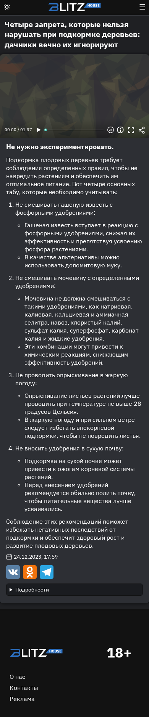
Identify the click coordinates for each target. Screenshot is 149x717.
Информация (120, 130)
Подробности (32, 589)
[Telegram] (45, 571)
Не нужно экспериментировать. (60, 146)
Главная (36, 652)
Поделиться (141, 130)
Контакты (24, 687)
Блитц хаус (74, 7)
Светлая (7, 7)
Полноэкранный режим (131, 130)
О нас (17, 676)
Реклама (22, 699)
